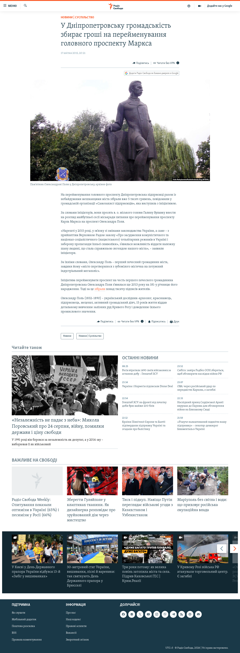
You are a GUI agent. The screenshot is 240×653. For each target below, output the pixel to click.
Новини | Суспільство (77, 17)
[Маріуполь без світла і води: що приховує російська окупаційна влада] (202, 481)
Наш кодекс (73, 619)
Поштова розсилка (23, 626)
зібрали (100, 289)
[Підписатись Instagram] (156, 614)
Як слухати (18, 612)
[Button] (141, 63)
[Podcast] (190, 614)
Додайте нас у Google (219, 6)
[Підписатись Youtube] (148, 614)
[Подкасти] (189, 6)
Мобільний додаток (24, 619)
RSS (14, 633)
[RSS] (181, 614)
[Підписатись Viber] (165, 614)
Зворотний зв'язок (77, 639)
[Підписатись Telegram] (173, 614)
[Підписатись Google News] (131, 614)
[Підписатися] (198, 614)
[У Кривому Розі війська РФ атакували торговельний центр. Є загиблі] (202, 549)
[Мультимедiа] (199, 6)
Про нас (71, 612)
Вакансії (71, 633)
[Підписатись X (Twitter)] (140, 614)
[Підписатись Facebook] (123, 614)
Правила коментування (27, 639)
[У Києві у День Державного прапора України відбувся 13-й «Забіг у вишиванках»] (37, 549)
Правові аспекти (76, 626)
